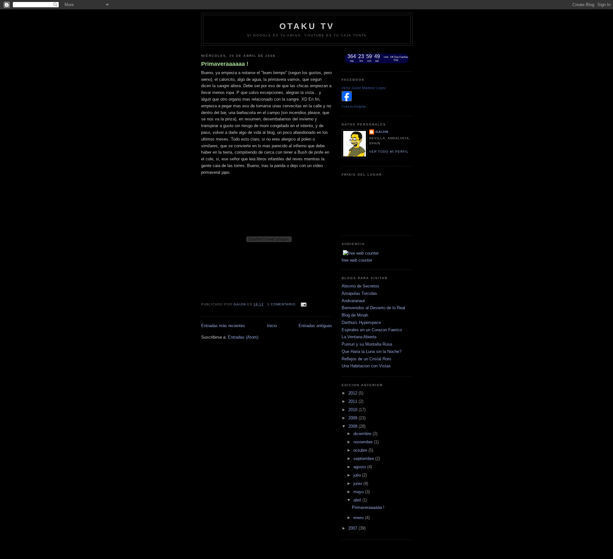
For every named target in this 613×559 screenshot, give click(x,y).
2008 (353, 426)
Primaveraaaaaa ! (224, 64)
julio (357, 475)
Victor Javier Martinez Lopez (364, 88)
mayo (359, 491)
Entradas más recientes (223, 325)
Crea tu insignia (354, 106)
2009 (353, 418)
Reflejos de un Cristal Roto (366, 358)
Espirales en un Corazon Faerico (372, 329)
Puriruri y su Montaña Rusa (367, 344)
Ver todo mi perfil (389, 151)
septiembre (364, 458)
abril (357, 500)
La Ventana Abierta (359, 336)
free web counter (357, 260)
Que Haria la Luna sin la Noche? (371, 351)
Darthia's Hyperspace (361, 322)
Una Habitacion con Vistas (366, 366)
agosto (360, 466)
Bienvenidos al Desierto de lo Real (373, 307)
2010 (353, 409)
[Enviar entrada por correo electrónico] (303, 304)
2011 (353, 401)
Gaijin (381, 132)
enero (359, 517)
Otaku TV (307, 26)
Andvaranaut (353, 300)
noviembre (363, 442)
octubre (360, 450)
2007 (353, 528)
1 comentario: (282, 304)
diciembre (363, 433)
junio (358, 483)
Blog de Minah (355, 315)
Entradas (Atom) (243, 337)
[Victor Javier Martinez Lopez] (347, 99)
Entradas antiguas (315, 325)
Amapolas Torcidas (359, 293)
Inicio (272, 325)
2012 (353, 393)
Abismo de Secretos (360, 286)
